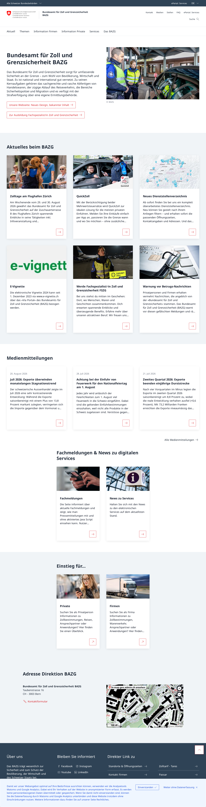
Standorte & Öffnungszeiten (125, 766)
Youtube (66, 772)
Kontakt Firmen (118, 774)
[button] (10, 31)
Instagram (85, 766)
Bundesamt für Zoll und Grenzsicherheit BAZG (65, 13)
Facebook (67, 766)
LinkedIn (83, 772)
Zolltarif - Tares (168, 766)
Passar (163, 774)
